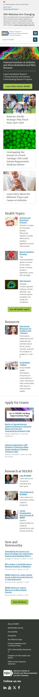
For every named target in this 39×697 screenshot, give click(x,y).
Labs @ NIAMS (25, 475)
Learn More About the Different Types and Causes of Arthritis (18, 197)
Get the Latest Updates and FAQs (24, 25)
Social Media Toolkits (25, 363)
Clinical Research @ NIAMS (27, 493)
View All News (19, 602)
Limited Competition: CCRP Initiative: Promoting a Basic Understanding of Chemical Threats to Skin (16, 448)
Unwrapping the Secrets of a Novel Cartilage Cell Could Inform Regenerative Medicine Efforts (18, 158)
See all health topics (19, 309)
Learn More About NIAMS (17, 86)
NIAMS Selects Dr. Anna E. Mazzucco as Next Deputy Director (16, 589)
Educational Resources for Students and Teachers (25, 329)
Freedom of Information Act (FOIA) (19, 656)
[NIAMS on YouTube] (9, 688)
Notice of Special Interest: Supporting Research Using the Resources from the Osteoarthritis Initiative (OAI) (18, 427)
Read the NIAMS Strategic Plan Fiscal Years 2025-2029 (17, 119)
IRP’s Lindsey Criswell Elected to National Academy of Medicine (18, 565)
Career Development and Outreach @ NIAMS (26, 514)
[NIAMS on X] (14, 689)
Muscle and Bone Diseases (27, 253)
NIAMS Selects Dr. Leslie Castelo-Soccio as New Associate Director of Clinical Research (19, 577)
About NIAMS (13, 624)
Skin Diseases (25, 281)
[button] (35, 33)
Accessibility (12, 632)
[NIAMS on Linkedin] (4, 688)
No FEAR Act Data (15, 639)
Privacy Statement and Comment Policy (17, 644)
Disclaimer (12, 635)
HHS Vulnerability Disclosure (19, 649)
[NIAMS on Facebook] (19, 688)
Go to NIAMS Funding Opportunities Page (19, 414)
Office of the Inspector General (17, 662)
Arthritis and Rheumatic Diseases (25, 220)
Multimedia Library (15, 628)
